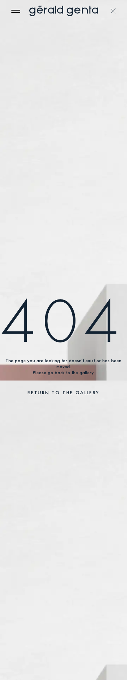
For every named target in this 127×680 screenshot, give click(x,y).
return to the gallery (63, 393)
